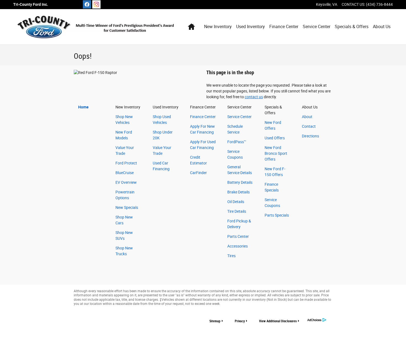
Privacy (240, 321)
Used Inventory (250, 26)
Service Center (316, 26)
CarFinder (198, 173)
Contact (309, 126)
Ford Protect (126, 163)
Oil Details (235, 201)
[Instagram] (96, 4)
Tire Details (236, 211)
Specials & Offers (351, 26)
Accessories (237, 246)
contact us (254, 97)
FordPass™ (236, 142)
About (307, 117)
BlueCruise (124, 173)
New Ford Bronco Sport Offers (276, 153)
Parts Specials (277, 215)
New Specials (126, 207)
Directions (310, 136)
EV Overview (126, 182)
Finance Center (283, 26)
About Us (382, 26)
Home (83, 107)
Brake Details (238, 192)
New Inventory (218, 26)
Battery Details (239, 182)
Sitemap (214, 321)
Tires (231, 256)
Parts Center (238, 236)
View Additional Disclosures (278, 321)
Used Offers (275, 138)
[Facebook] (87, 4)
